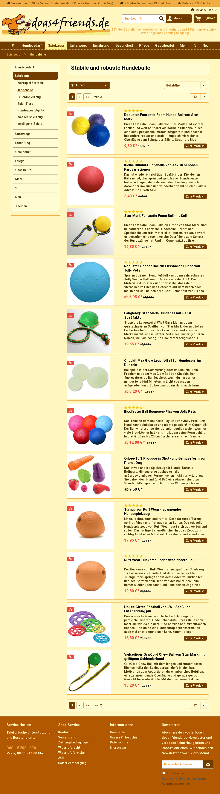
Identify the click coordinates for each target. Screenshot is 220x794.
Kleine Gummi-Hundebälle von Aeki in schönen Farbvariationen (161, 167)
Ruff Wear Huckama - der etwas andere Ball (159, 560)
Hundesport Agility (30, 110)
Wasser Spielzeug (30, 117)
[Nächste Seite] (79, 96)
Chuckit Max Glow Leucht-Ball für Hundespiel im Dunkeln (162, 362)
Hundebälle (25, 90)
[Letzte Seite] (87, 96)
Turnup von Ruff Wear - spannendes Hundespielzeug (153, 511)
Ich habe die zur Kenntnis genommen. (184, 778)
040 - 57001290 (21, 747)
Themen (21, 206)
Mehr (19, 179)
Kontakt (64, 732)
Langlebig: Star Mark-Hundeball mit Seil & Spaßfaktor (157, 315)
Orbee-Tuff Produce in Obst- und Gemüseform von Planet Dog (165, 460)
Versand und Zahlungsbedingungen (73, 740)
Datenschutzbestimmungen (181, 778)
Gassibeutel (23, 170)
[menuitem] (144, 18)
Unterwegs (23, 134)
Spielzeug (22, 75)
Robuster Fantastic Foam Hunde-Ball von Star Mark (161, 117)
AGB (61, 758)
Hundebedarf (24, 67)
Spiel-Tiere (25, 103)
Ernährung (22, 143)
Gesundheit (23, 152)
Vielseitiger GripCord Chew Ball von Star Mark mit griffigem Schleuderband (164, 656)
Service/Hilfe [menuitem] (204, 10)
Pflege (19, 161)
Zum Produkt (195, 146)
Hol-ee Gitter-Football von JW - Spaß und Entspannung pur (157, 609)
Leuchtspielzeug (29, 97)
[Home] (13, 45)
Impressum (118, 747)
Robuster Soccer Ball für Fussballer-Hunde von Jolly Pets (162, 268)
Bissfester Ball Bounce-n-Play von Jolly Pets (160, 411)
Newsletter (118, 732)
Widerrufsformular (71, 752)
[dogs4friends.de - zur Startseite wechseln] (56, 27)
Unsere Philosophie (123, 737)
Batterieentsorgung (72, 763)
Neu (18, 197)
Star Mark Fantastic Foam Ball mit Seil (155, 216)
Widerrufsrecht (69, 747)
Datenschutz (119, 742)
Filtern (80, 85)
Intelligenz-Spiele (29, 123)
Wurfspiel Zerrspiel (30, 83)
